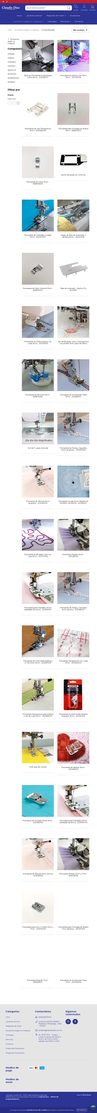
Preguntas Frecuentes (15, 1053)
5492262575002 (45, 1017)
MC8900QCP (13, 78)
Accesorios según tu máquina (28, 21)
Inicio (19, 16)
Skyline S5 (12, 70)
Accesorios (75, 16)
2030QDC (12, 62)
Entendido (81, 1110)
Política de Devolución (15, 1048)
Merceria (65, 21)
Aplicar (18, 103)
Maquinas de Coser (13, 1026)
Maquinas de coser (55, 16)
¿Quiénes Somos (13, 1022)
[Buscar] (69, 8)
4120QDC (12, 66)
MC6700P (12, 74)
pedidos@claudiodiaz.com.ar (50, 1030)
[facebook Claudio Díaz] (6, 2)
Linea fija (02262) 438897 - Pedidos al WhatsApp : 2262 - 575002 (50, 1024)
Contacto (79, 21)
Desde (9, 99)
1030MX (11, 54)
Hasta (13, 99)
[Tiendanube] (84, 1095)
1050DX (11, 58)
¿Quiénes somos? (34, 16)
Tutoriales (52, 21)
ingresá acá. (44, 1097)
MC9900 (11, 82)
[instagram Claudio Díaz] (3, 2)
